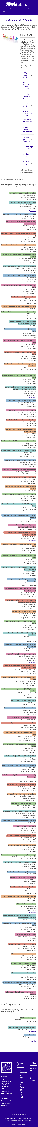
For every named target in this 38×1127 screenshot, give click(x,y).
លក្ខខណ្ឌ (13, 1114)
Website (33, 211)
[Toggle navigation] (4, 12)
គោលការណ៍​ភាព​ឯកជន (21, 1114)
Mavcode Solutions (22, 1124)
